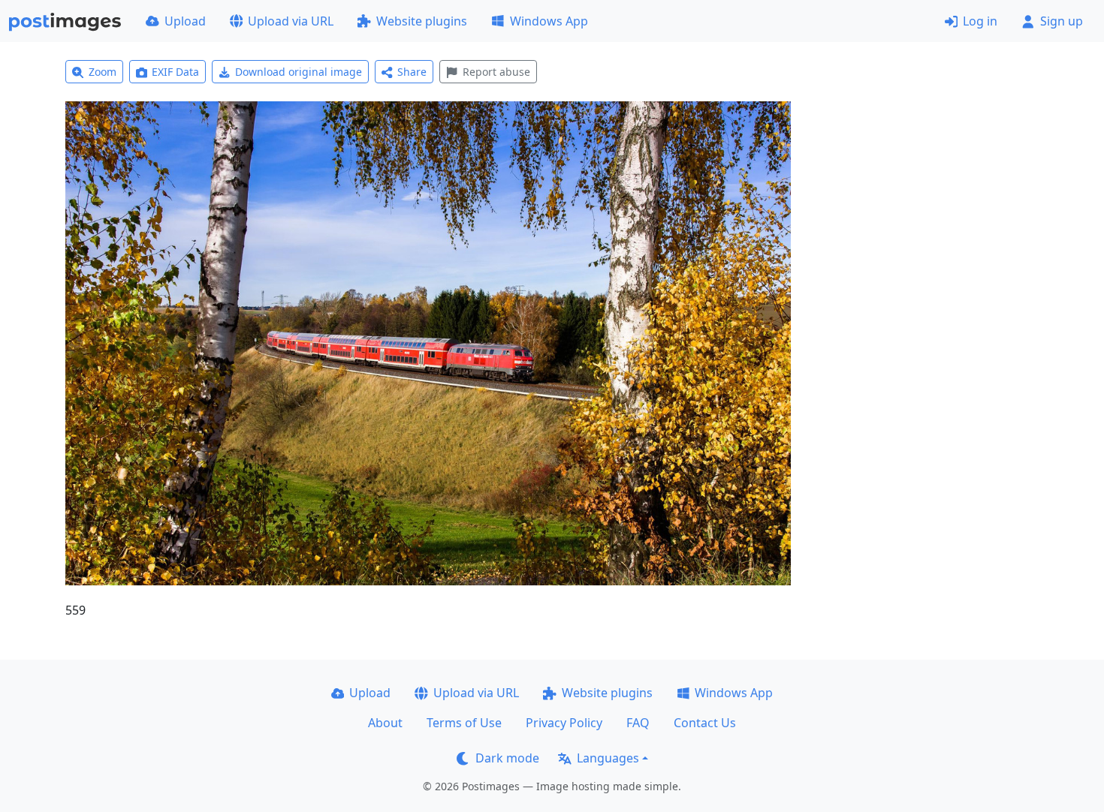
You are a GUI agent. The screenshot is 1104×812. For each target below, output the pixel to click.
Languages (608, 758)
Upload (185, 21)
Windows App (549, 21)
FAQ (638, 722)
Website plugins (421, 21)
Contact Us (705, 722)
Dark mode (507, 758)
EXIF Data (175, 72)
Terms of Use (464, 722)
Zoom (102, 72)
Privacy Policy (564, 722)
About (385, 722)
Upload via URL (290, 21)
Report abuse (496, 72)
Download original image (298, 72)
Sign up (1061, 21)
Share (412, 72)
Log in (980, 21)
